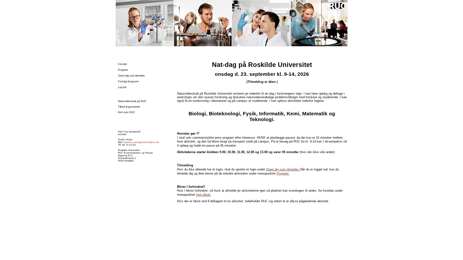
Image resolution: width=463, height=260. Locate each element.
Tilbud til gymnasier (129, 106)
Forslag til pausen (128, 81)
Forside (122, 64)
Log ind (122, 87)
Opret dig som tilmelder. (283, 169)
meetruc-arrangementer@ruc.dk (141, 142)
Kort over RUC (126, 112)
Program (123, 69)
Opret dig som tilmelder (131, 75)
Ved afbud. (203, 194)
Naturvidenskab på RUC (132, 101)
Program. (283, 173)
